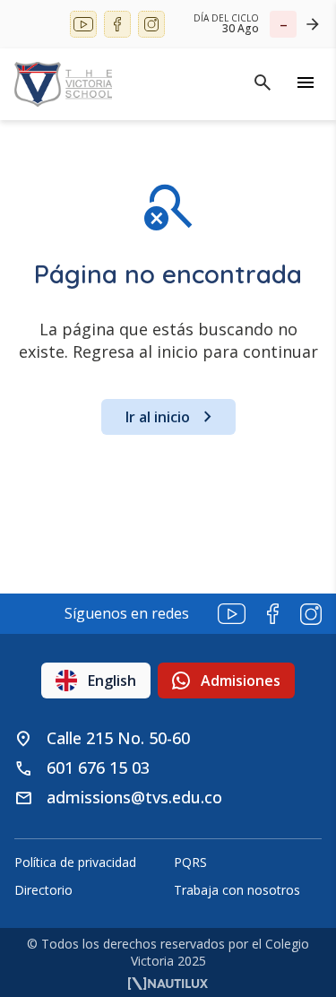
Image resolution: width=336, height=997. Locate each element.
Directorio (43, 889)
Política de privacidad (75, 862)
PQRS (190, 862)
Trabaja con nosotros (237, 889)
